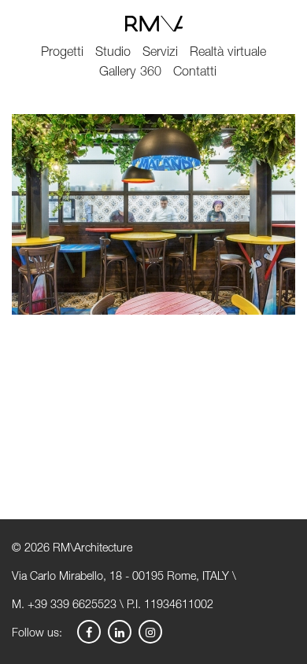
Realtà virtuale (228, 53)
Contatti (194, 72)
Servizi (160, 53)
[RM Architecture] (153, 23)
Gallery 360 (130, 72)
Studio (113, 53)
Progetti (62, 53)
